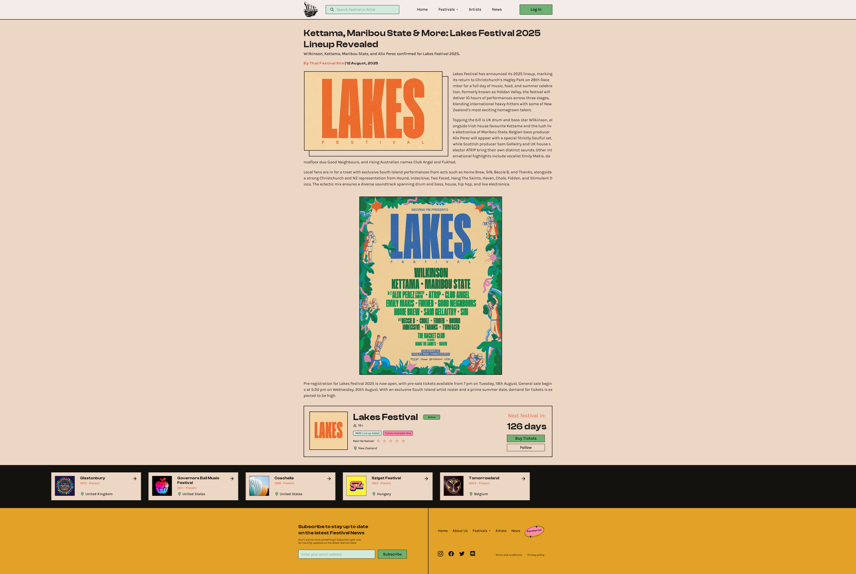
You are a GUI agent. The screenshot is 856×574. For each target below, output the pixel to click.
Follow (526, 447)
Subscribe (392, 554)
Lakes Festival (385, 417)
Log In (536, 9)
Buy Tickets (526, 438)
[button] (422, 9)
